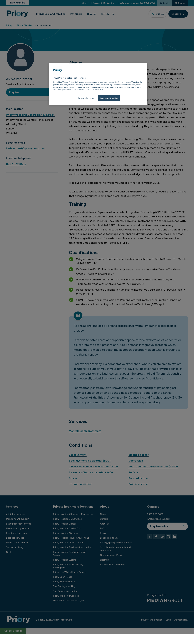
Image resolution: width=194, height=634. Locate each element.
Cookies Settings (86, 98)
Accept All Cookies (109, 98)
